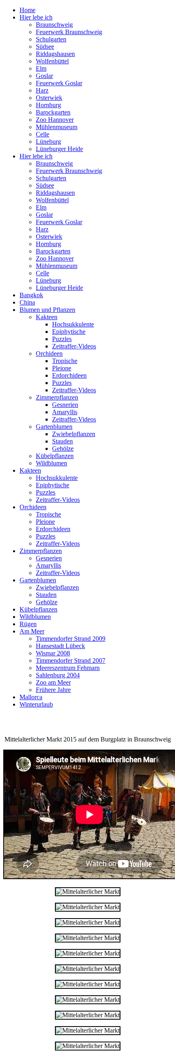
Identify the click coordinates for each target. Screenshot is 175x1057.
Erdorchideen (69, 375)
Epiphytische (68, 331)
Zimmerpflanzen (57, 397)
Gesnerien (65, 404)
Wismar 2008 (53, 653)
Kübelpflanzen (55, 455)
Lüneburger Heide (59, 148)
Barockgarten (53, 112)
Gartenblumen (54, 426)
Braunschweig (54, 24)
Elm (41, 68)
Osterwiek (49, 97)
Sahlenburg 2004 (58, 675)
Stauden (62, 441)
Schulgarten (51, 39)
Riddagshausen (55, 53)
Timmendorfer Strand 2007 (70, 660)
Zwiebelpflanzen (73, 433)
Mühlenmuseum (56, 126)
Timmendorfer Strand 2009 (70, 638)
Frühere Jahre (53, 689)
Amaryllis (64, 412)
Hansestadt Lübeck (60, 645)
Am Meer (32, 631)
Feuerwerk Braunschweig (69, 31)
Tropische (64, 360)
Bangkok (31, 295)
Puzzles (62, 338)
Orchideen (49, 353)
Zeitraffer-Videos (74, 346)
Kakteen (46, 316)
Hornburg (48, 105)
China (27, 302)
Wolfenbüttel (52, 61)
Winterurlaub (36, 704)
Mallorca (31, 697)
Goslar (44, 75)
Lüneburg (48, 141)
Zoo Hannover (55, 119)
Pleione (61, 368)
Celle (42, 134)
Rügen (28, 623)
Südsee (45, 46)
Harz (42, 90)
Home (27, 9)
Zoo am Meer (53, 682)
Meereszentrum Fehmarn (68, 667)
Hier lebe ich (36, 17)
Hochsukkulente (73, 324)
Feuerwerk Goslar (59, 83)
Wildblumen (51, 463)
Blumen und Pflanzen (47, 309)
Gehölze (63, 448)
